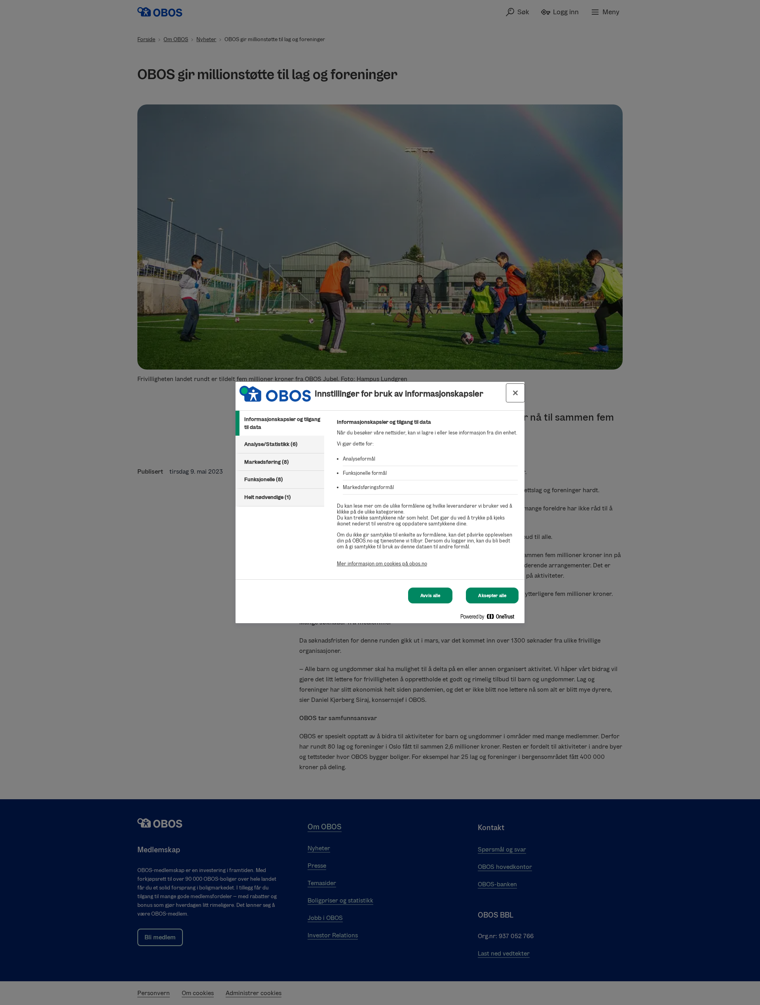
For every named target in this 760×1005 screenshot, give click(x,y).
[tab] (280, 423)
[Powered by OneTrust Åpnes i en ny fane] (490, 618)
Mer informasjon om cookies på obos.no (382, 564)
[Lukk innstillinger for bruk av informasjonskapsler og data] (515, 393)
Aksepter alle (492, 595)
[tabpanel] (427, 497)
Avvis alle (430, 595)
